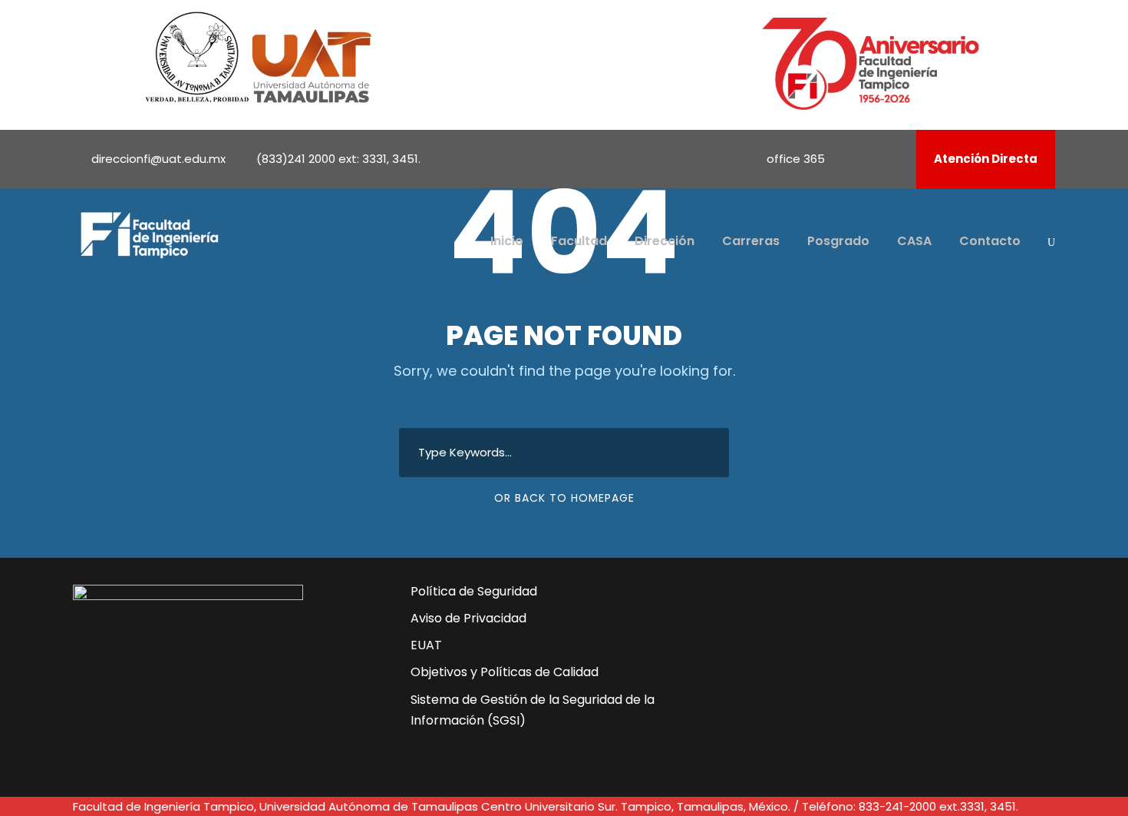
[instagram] (894, 159)
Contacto (990, 241)
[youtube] (873, 159)
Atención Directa (985, 159)
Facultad (579, 241)
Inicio (506, 241)
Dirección (664, 241)
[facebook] (852, 159)
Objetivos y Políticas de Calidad (505, 672)
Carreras (751, 241)
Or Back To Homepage (564, 498)
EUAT (426, 645)
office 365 (796, 159)
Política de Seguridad (474, 591)
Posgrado (838, 241)
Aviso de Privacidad (468, 618)
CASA (914, 241)
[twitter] (835, 669)
